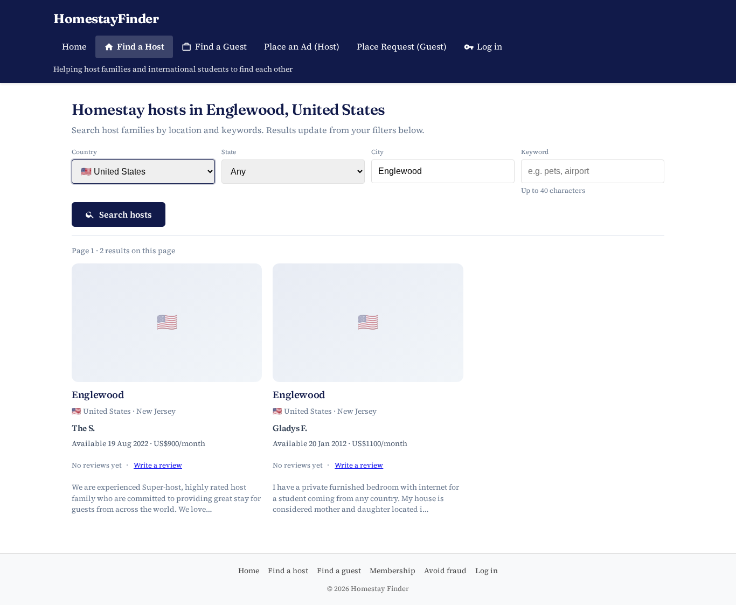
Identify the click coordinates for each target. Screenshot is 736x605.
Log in (489, 46)
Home (74, 46)
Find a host (288, 570)
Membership (392, 570)
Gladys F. (290, 428)
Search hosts (125, 214)
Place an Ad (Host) (301, 46)
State (228, 152)
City (377, 152)
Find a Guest (221, 46)
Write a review (158, 465)
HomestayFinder (105, 18)
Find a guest (339, 570)
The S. (83, 428)
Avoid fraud (445, 570)
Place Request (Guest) (402, 46)
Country (84, 152)
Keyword (534, 152)
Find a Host (140, 46)
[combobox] (443, 171)
